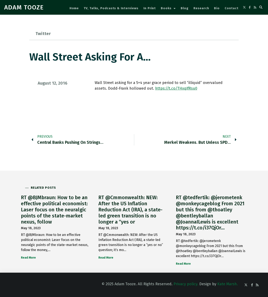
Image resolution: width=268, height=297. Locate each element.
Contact (231, 8)
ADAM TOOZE (24, 7)
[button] (261, 7)
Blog (185, 8)
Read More (28, 257)
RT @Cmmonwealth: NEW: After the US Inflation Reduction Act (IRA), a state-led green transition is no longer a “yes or (130, 210)
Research (201, 8)
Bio (217, 8)
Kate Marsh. (227, 284)
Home (74, 8)
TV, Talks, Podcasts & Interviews (111, 8)
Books (166, 8)
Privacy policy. (186, 284)
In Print (149, 8)
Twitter (43, 33)
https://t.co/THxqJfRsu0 (176, 88)
